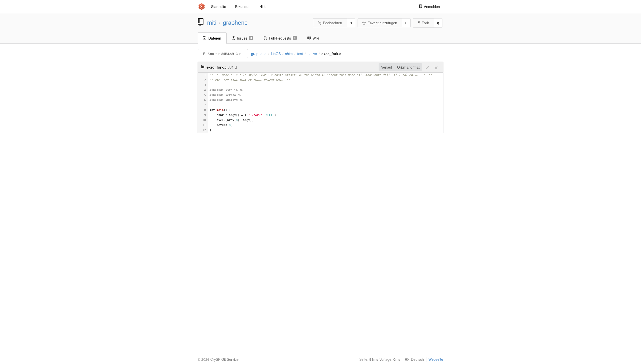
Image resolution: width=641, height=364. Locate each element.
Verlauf (386, 67)
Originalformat (408, 67)
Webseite (435, 359)
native (312, 53)
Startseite (218, 6)
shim (289, 53)
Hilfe (262, 6)
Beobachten (332, 22)
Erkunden (242, 6)
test (300, 53)
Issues (244, 38)
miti (211, 22)
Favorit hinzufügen (382, 22)
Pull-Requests (282, 38)
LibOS (276, 53)
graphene (235, 22)
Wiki (315, 38)
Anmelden (432, 6)
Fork (425, 22)
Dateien (214, 38)
